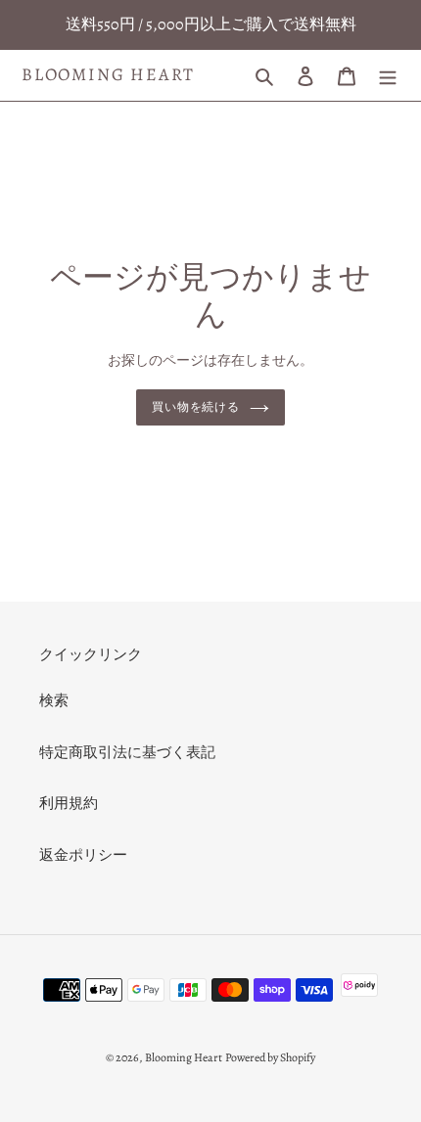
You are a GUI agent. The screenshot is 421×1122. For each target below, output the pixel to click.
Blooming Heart (108, 75)
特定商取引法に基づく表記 (127, 752)
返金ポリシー (83, 855)
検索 (54, 700)
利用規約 (68, 803)
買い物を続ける (196, 407)
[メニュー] (387, 75)
